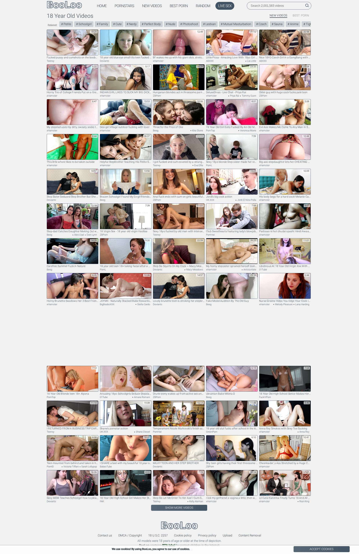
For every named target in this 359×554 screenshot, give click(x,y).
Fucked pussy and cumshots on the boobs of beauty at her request (72, 57)
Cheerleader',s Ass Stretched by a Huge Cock (285, 463)
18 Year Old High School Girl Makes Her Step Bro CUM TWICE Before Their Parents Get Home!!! (125, 497)
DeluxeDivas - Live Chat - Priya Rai (226, 92)
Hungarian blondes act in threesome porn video (179, 92)
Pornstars (124, 6)
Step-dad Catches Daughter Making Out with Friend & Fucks (72, 231)
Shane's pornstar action (114, 428)
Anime (293, 24)
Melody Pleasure (283, 304)
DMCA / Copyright (130, 535)
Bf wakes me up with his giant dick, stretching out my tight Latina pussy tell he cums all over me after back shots (179, 57)
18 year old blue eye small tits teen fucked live (125, 57)
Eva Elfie (198, 165)
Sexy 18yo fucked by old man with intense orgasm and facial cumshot (179, 231)
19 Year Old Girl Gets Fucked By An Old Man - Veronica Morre (232, 127)
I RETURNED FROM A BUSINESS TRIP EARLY (72, 428)
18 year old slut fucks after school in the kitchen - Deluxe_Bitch (232, 428)
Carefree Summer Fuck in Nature (66, 266)
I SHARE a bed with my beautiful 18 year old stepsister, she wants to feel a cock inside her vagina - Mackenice (125, 463)
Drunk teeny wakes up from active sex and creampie (179, 393)
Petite (67, 24)
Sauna (278, 24)
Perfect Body (152, 24)
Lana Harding (302, 304)
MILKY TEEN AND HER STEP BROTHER (176, 463)
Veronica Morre (248, 130)
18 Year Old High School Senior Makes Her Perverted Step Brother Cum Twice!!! (285, 393)
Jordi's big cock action (219, 196)
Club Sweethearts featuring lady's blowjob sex (232, 231)
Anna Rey (304, 432)
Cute (118, 24)
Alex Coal (79, 234)
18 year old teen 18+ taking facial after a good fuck (125, 266)
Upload (227, 535)
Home (102, 6)
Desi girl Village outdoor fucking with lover (125, 127)
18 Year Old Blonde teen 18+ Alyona (68, 393)
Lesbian (210, 24)
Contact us (105, 535)
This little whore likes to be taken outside (71, 161)
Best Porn (179, 6)
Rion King (304, 501)
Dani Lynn (91, 234)
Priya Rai (234, 95)
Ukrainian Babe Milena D (220, 393)
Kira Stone (197, 130)
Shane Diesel (142, 432)
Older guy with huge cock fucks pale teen (283, 92)
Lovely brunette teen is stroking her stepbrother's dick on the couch (179, 300)
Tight (309, 24)
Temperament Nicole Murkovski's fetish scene (179, 428)
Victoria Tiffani (71, 466)
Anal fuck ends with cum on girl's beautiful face (179, 196)
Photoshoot (190, 24)
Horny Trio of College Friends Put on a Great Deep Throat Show (72, 92)
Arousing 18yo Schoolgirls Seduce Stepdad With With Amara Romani (125, 393)
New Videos (152, 6)
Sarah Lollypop (89, 466)
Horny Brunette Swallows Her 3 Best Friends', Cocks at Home (72, 300)
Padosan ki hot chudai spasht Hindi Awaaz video (285, 231)
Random (203, 6)
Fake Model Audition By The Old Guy (227, 300)
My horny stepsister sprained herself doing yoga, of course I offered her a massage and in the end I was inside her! (232, 266)
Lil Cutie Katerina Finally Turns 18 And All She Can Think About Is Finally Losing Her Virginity (285, 497)
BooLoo (179, 525)
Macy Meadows (194, 269)
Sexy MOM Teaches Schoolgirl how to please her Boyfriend (72, 497)
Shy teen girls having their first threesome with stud (232, 463)
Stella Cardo (143, 304)
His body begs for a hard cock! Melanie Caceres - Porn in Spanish (285, 196)
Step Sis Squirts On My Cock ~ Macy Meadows (179, 266)
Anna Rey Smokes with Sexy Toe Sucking (283, 428)
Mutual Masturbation (237, 24)
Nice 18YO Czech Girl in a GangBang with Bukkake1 (285, 57)
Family (103, 24)
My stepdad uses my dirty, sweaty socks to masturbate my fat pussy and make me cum (72, 127)
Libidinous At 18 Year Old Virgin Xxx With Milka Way (285, 266)
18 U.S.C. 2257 (158, 535)
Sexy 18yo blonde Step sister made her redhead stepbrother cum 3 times (232, 161)
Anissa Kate (249, 269)
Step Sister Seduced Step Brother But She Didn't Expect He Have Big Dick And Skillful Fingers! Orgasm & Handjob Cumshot (72, 196)
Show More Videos (179, 507)
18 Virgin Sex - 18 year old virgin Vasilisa (124, 231)
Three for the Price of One (168, 127)
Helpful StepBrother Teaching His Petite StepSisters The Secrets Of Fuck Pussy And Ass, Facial (125, 161)
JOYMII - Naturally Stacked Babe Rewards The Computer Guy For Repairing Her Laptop (125, 300)
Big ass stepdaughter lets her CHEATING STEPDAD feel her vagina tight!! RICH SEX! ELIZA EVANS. (285, 161)
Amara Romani (142, 397)
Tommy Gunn (248, 95)
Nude (171, 24)
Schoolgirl (85, 24)
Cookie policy (183, 535)
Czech (262, 24)
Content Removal (250, 535)
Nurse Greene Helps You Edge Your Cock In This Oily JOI (285, 300)
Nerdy (132, 24)
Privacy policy (207, 535)
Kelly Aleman (196, 501)
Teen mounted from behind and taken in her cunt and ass (72, 463)
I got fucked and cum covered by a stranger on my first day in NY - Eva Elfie (179, 161)
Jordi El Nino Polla (246, 200)
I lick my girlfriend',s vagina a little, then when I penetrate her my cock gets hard (232, 497)
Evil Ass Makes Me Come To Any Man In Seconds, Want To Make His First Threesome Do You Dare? (285, 127)
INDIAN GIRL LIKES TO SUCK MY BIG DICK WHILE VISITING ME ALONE (125, 92)
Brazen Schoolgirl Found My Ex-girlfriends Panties (125, 196)
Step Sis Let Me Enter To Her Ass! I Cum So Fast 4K (179, 497)
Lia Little (251, 61)
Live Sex (224, 6)
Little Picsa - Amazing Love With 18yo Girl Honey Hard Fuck (232, 57)
